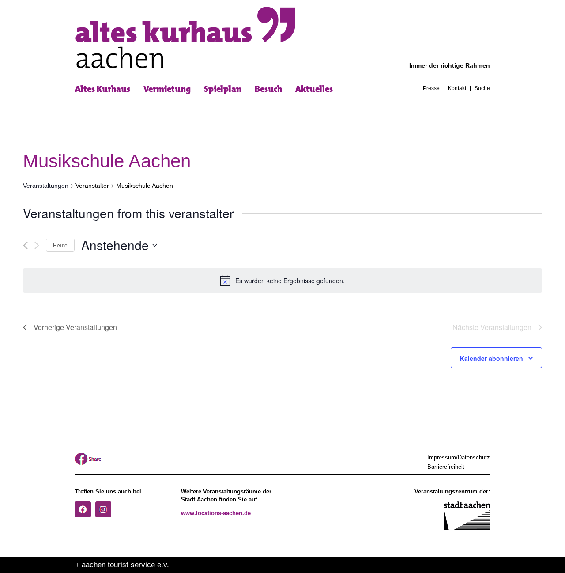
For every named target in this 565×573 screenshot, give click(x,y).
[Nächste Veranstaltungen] (36, 245)
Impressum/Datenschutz (458, 458)
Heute (60, 245)
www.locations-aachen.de (216, 513)
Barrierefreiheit (445, 467)
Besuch (268, 89)
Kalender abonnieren (491, 358)
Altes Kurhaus (102, 89)
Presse (431, 88)
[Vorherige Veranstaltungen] (25, 245)
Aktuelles (314, 89)
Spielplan (222, 89)
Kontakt (457, 88)
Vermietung (167, 89)
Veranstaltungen (45, 185)
